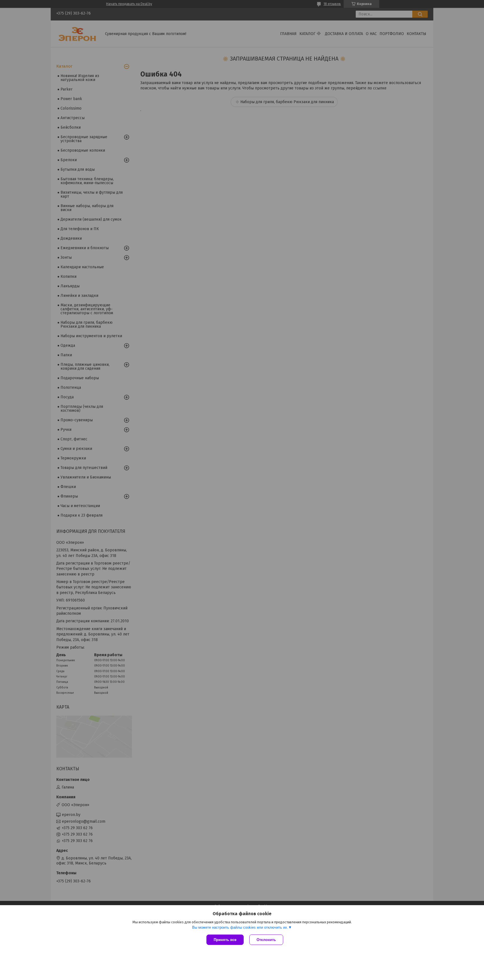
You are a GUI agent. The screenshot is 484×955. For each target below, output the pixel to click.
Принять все (225, 940)
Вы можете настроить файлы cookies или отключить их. (240, 927)
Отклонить (266, 940)
